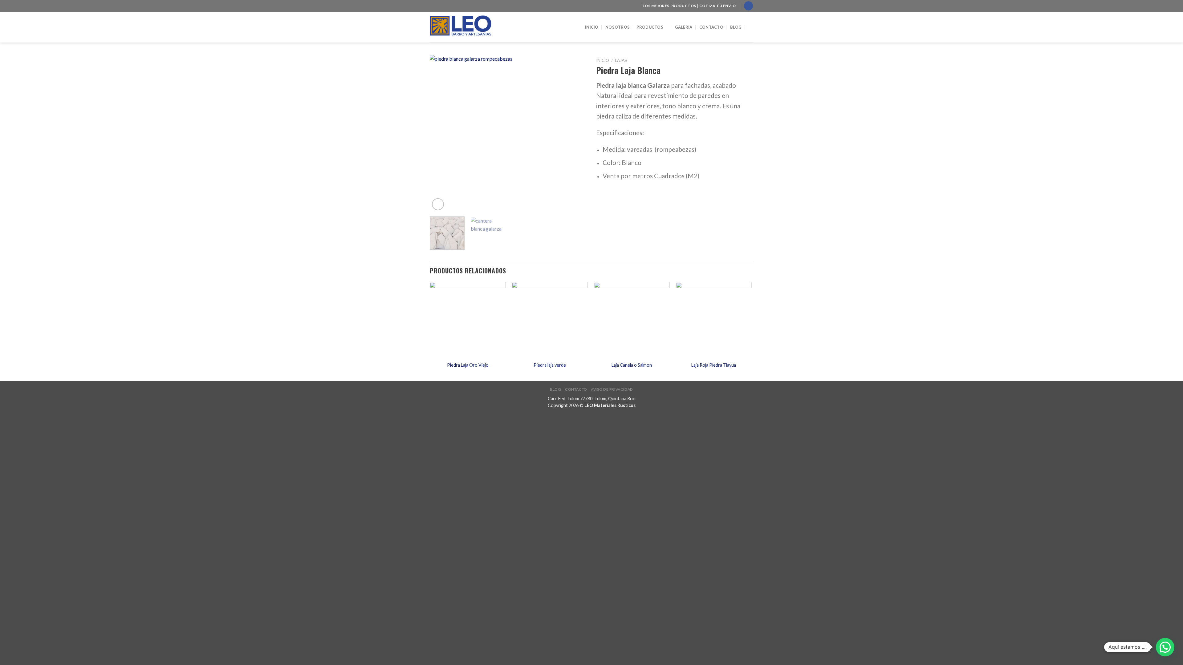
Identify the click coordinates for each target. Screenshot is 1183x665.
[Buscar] (751, 27)
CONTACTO (711, 27)
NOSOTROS (617, 27)
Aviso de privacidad (612, 389)
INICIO (592, 27)
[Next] (576, 133)
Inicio (602, 60)
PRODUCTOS (649, 27)
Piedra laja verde (550, 365)
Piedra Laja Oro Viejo (468, 365)
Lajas (621, 60)
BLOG (736, 27)
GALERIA (684, 27)
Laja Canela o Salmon (632, 365)
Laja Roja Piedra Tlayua (713, 365)
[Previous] (440, 133)
